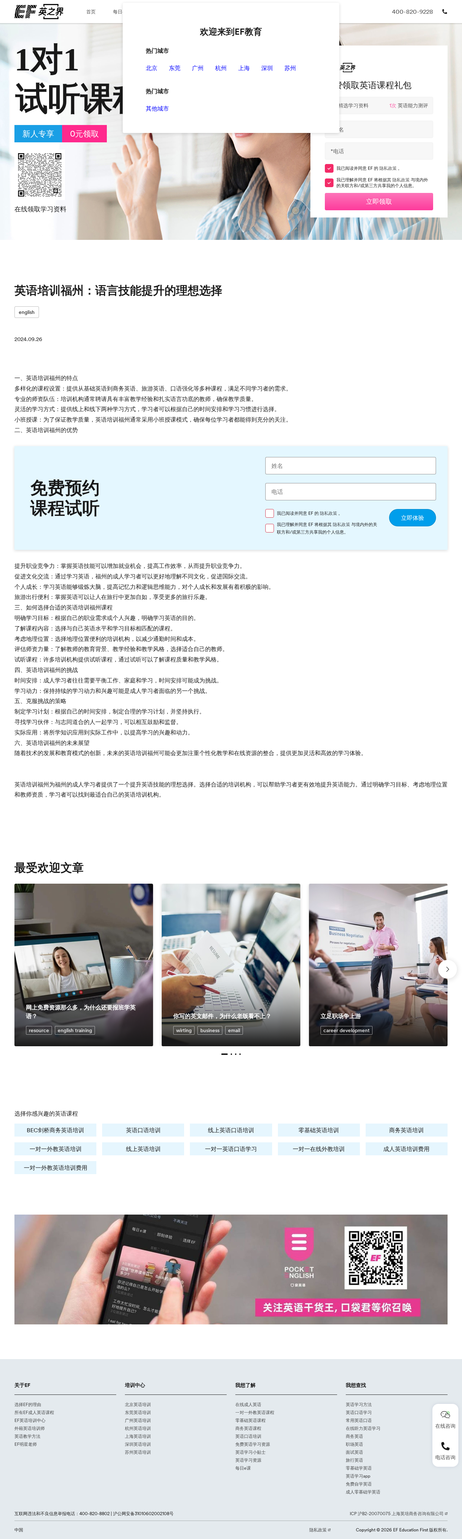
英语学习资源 (248, 1460)
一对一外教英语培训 (56, 1149)
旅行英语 (354, 1460)
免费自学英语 (359, 1484)
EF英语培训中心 (29, 1420)
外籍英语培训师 (29, 1428)
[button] (224, 1054)
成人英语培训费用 (406, 1149)
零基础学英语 (359, 1468)
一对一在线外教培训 (319, 1149)
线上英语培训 (143, 1149)
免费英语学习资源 (252, 1444)
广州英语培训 (138, 1420)
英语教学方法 (27, 1436)
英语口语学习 (359, 1412)
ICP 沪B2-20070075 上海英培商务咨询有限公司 (397, 1513)
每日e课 (121, 11)
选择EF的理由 (27, 1404)
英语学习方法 (359, 1404)
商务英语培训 (406, 1130)
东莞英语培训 (138, 1412)
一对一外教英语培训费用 (55, 1168)
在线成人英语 (248, 1404)
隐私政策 (388, 168)
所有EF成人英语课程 (34, 1412)
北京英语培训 (138, 1404)
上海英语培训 (138, 1436)
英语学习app (358, 1476)
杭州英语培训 (138, 1428)
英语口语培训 (143, 1130)
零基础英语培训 (318, 1130)
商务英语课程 (248, 1428)
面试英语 (354, 1452)
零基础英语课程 (250, 1420)
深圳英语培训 (138, 1444)
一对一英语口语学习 (231, 1149)
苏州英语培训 (138, 1452)
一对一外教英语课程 (254, 1412)
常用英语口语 (359, 1420)
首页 (91, 11)
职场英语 (354, 1444)
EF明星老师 (25, 1444)
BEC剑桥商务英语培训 (55, 1130)
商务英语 (354, 1436)
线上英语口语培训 (231, 1130)
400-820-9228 (412, 12)
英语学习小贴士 (250, 1452)
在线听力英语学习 (363, 1428)
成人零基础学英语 (363, 1492)
